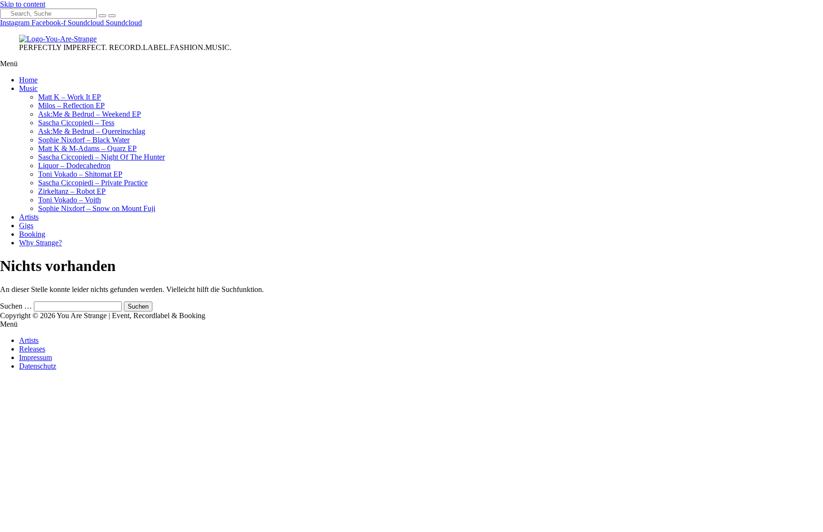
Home (28, 80)
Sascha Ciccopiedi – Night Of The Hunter (101, 157)
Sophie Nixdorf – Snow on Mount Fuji (96, 208)
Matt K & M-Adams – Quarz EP (87, 148)
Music (28, 88)
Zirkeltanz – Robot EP (72, 191)
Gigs (26, 225)
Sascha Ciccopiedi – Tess (76, 123)
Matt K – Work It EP (69, 97)
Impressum (35, 357)
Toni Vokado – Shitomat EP (80, 174)
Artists (29, 217)
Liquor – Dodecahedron (74, 165)
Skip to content (22, 4)
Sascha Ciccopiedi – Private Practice (93, 183)
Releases (32, 349)
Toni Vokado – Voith (69, 200)
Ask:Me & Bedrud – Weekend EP (89, 114)
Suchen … (16, 306)
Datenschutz (37, 366)
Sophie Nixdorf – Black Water (84, 140)
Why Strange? (40, 243)
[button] (411, 64)
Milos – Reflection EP (71, 105)
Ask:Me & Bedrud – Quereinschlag (91, 131)
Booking (32, 234)
